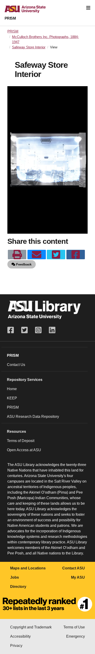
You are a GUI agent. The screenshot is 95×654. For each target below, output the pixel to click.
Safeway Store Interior (28, 47)
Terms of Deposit (20, 441)
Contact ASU (73, 568)
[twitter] (56, 254)
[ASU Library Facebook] (12, 330)
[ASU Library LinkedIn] (52, 330)
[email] (36, 254)
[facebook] (75, 254)
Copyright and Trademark (31, 627)
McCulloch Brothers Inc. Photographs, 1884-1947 (45, 39)
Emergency (75, 636)
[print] (17, 254)
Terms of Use (74, 627)
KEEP (12, 398)
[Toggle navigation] (88, 8)
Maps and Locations (28, 568)
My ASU (78, 577)
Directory (18, 587)
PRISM (10, 18)
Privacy (16, 646)
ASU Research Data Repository (33, 416)
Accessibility (20, 636)
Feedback (23, 264)
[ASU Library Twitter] (24, 330)
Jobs (14, 577)
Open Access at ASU (24, 450)
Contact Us (16, 365)
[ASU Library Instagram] (38, 330)
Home (12, 389)
